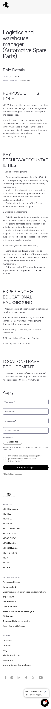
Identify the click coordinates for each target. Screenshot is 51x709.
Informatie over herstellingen (17, 665)
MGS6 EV (8, 523)
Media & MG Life (11, 655)
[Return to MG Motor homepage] (6, 5)
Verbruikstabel (10, 606)
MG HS (6, 567)
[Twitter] (33, 678)
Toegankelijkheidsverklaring (16, 621)
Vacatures (8, 660)
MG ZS (6, 562)
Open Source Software (14, 626)
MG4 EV (7, 513)
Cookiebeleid (9, 587)
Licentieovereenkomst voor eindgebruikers (24, 591)
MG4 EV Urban (10, 509)
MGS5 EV (7, 518)
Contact (7, 645)
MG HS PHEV (9, 533)
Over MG (7, 640)
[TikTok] (26, 678)
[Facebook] (5, 678)
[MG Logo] (9, 495)
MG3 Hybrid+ (9, 543)
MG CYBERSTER (11, 528)
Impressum (8, 596)
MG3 (5, 557)
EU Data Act (9, 616)
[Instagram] (11, 678)
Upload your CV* (8, 437)
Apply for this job (25, 467)
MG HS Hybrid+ (11, 552)
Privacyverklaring (11, 582)
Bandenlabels (9, 601)
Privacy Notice (14, 461)
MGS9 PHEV (9, 538)
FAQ (5, 650)
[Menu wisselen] (46, 5)
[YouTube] (41, 678)
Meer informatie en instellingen (18, 611)
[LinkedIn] (18, 678)
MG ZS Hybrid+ (10, 548)
